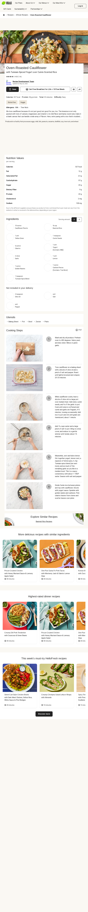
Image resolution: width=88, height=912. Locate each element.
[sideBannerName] (44, 138)
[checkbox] (7, 76)
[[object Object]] (73, 89)
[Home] (4, 15)
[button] (44, 219)
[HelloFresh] (7, 3)
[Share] (79, 89)
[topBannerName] (44, 24)
